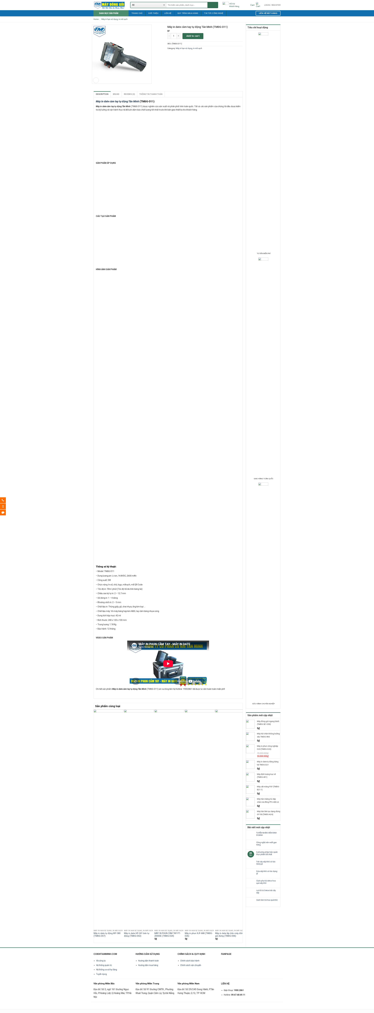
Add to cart (192, 36)
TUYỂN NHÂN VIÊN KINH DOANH (266, 834)
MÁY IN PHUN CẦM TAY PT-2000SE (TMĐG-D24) (167, 934)
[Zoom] (96, 80)
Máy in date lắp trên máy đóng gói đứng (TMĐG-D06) (229, 934)
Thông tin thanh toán (150, 94)
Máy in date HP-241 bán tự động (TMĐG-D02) (136, 934)
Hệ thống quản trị (104, 965)
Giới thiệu (153, 13)
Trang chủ (136, 13)
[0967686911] (5, 506)
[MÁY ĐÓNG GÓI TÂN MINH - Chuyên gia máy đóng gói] (110, 5)
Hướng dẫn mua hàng (148, 965)
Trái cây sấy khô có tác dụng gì (265, 863)
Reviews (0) (129, 94)
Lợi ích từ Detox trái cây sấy (266, 891)
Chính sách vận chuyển (190, 965)
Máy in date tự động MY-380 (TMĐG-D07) (107, 934)
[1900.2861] (5, 500)
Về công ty (101, 961)
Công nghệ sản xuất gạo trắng (266, 843)
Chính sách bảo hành (189, 961)
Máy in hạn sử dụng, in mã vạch (114, 19)
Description (102, 94)
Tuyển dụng (101, 974)
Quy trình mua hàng (187, 13)
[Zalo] (5, 512)
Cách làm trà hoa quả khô (267, 900)
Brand (116, 94)
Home (96, 19)
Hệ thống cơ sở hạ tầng (106, 969)
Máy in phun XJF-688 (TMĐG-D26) (199, 934)
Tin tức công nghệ (213, 13)
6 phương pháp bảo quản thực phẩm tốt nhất (267, 853)
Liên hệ (167, 13)
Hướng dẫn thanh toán (148, 961)
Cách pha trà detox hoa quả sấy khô (266, 882)
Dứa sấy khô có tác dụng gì (266, 872)
